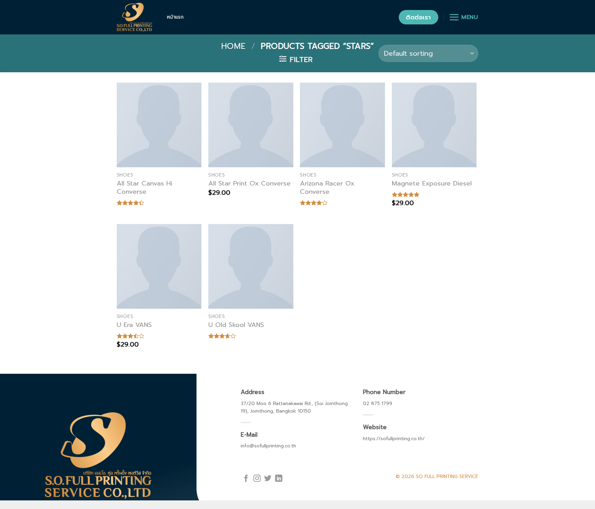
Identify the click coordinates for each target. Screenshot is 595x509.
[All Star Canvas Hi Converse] (159, 125)
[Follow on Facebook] (246, 479)
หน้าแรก (175, 17)
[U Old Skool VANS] (250, 266)
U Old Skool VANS (236, 325)
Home (233, 46)
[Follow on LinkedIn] (278, 479)
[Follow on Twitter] (267, 479)
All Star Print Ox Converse (249, 183)
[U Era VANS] (159, 266)
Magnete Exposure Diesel (432, 183)
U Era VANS (134, 325)
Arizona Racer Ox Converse (327, 187)
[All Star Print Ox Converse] (250, 125)
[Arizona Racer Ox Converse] (342, 125)
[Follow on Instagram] (257, 479)
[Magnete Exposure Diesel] (434, 125)
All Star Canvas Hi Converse (144, 187)
